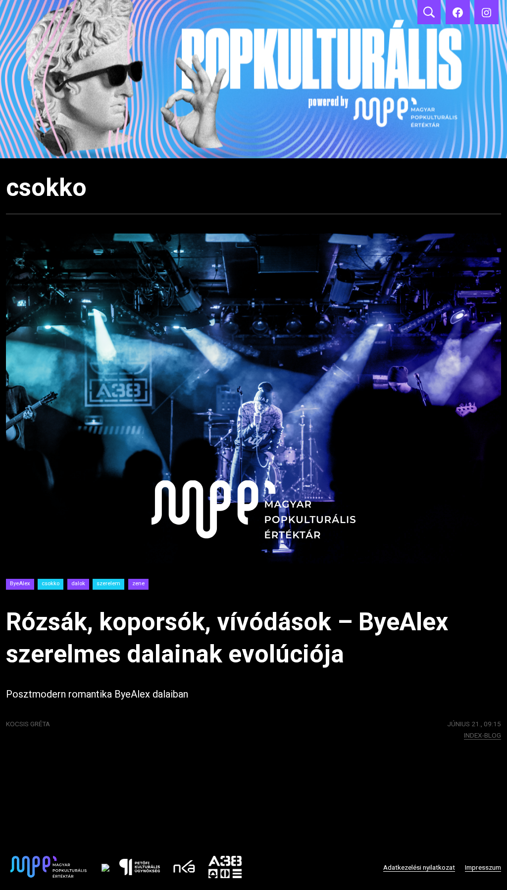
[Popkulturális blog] (253, 79)
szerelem (108, 583)
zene (138, 583)
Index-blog (482, 735)
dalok (78, 583)
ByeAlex (20, 583)
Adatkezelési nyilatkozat (419, 867)
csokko (50, 583)
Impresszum (483, 867)
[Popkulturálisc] (458, 12)
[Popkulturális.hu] (486, 12)
